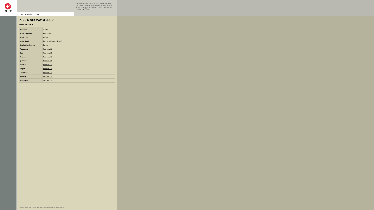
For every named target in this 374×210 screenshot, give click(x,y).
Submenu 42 (47, 65)
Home (21, 14)
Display (46, 37)
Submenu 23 (47, 53)
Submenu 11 (47, 57)
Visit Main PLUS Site (32, 14)
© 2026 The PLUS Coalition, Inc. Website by (33, 207)
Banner (45, 41)
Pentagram (50, 207)
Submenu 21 (47, 49)
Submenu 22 (47, 61)
